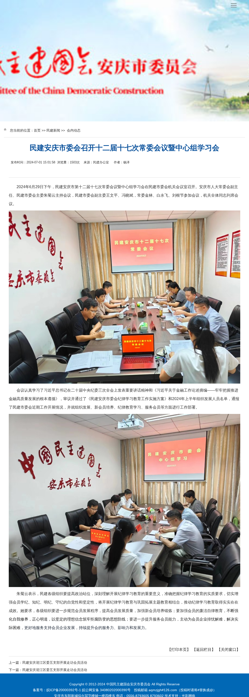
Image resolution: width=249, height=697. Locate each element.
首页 (37, 130)
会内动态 (73, 130)
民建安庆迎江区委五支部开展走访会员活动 (54, 662)
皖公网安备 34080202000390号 (106, 690)
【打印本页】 (179, 649)
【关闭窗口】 (228, 649)
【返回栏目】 (203, 649)
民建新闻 (53, 130)
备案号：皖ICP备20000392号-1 (57, 690)
